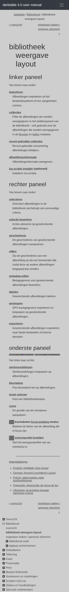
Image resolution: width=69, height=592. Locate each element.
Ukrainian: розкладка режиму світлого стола (31, 492)
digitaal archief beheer (22, 545)
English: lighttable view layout (30, 468)
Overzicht (11, 519)
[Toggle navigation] (61, 5)
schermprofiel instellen (29, 437)
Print (8, 567)
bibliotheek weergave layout (23, 532)
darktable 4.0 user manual (22, 5)
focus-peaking (40, 421)
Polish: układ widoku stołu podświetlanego (28, 479)
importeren (16, 92)
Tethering (11, 554)
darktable (19, 14)
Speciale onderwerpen (19, 589)
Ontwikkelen (13, 550)
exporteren (16, 323)
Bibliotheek (33, 14)
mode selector (18, 394)
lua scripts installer (21, 168)
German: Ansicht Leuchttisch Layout (34, 473)
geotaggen (16, 303)
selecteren (15, 199)
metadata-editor (19, 276)
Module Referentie (17, 572)
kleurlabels (16, 383)
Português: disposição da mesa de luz (35, 485)
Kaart (9, 559)
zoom (12, 406)
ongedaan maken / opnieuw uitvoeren (28, 537)
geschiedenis (17, 235)
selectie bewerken (20, 219)
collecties (15, 112)
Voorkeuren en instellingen (22, 576)
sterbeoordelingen (20, 367)
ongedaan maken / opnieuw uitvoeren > (49, 29)
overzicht (11, 528)
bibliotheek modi (19, 541)
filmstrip (23, 134)
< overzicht (15, 24)
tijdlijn (36, 134)
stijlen (13, 251)
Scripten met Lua (16, 581)
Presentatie (12, 563)
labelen (13, 291)
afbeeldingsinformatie (23, 157)
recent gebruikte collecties (26, 141)
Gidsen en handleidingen (21, 585)
